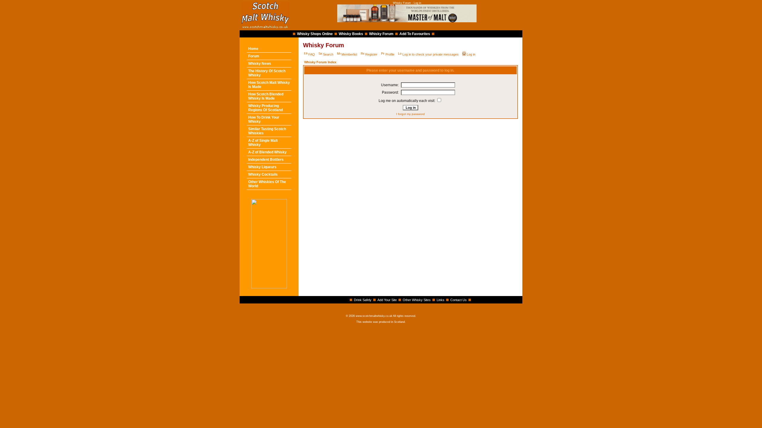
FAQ (311, 54)
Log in (471, 54)
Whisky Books (351, 34)
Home (253, 49)
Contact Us (458, 300)
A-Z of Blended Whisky (267, 152)
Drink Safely (362, 300)
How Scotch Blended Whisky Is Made (265, 96)
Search (328, 54)
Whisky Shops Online (315, 34)
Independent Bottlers (266, 160)
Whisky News (259, 64)
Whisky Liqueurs (262, 167)
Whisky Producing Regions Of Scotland (265, 108)
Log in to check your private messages (430, 54)
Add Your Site (387, 300)
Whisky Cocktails (263, 174)
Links (440, 300)
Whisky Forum (381, 34)
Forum (253, 56)
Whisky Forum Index (320, 62)
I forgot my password (410, 114)
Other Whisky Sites (417, 300)
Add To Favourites (414, 34)
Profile (389, 54)
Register (371, 54)
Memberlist (349, 54)
